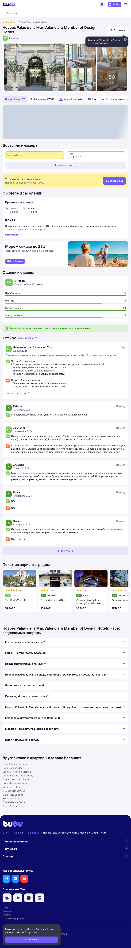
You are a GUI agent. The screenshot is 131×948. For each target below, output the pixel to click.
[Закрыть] (125, 40)
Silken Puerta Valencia (14, 790)
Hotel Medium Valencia (15, 783)
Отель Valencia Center (14, 802)
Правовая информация (13, 918)
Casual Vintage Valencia (15, 764)
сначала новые (26, 337)
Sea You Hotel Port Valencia (17, 771)
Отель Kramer (10, 806)
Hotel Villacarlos (11, 798)
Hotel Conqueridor (12, 767)
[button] (102, 4)
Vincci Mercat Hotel (13, 787)
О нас (5, 907)
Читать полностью (16, 393)
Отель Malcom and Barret (16, 779)
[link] (15, 261)
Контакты (7, 914)
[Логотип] (9, 4)
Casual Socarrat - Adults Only (18, 775)
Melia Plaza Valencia (13, 794)
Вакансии (7, 911)
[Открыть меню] (126, 4)
